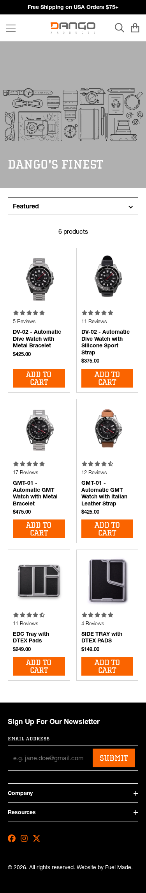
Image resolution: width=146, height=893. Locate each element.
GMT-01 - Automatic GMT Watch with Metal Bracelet (35, 493)
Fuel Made (118, 867)
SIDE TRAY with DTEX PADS (101, 637)
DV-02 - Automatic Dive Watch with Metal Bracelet (37, 338)
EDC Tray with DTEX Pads (31, 637)
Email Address (29, 739)
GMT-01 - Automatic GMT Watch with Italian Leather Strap (104, 493)
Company (20, 793)
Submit (114, 758)
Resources (22, 812)
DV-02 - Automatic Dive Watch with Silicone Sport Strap (105, 342)
